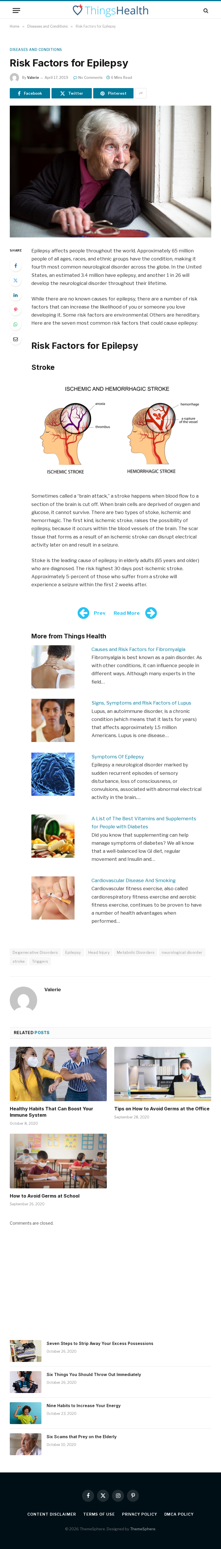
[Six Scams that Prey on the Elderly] (25, 1444)
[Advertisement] (110, 1287)
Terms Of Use (99, 1514)
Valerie (33, 77)
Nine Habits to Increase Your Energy (84, 1405)
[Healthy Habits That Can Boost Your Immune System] (58, 1074)
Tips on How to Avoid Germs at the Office (161, 1109)
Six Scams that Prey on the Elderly (82, 1436)
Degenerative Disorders (35, 952)
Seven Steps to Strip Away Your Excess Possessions (100, 1343)
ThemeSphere (142, 1529)
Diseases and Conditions (36, 49)
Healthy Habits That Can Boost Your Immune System (51, 1112)
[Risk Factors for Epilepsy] (110, 171)
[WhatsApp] (15, 324)
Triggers (40, 961)
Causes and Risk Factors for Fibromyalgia (138, 649)
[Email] (15, 339)
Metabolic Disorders (136, 952)
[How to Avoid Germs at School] (58, 1161)
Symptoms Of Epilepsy (118, 757)
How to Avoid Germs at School (44, 1196)
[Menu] (16, 10)
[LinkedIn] (15, 295)
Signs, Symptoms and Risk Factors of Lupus (141, 703)
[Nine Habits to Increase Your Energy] (25, 1413)
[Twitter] (15, 280)
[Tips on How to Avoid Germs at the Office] (162, 1074)
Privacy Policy (139, 1514)
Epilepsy (73, 952)
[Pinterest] (15, 309)
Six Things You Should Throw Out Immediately (94, 1374)
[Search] (205, 10)
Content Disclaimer (51, 1514)
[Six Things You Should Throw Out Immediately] (25, 1382)
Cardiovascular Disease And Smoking (134, 880)
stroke (19, 961)
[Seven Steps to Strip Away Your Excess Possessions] (25, 1351)
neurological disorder (182, 952)
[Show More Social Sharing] (140, 93)
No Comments (90, 77)
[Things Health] (110, 10)
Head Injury (99, 952)
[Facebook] (15, 265)
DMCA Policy (179, 1514)
